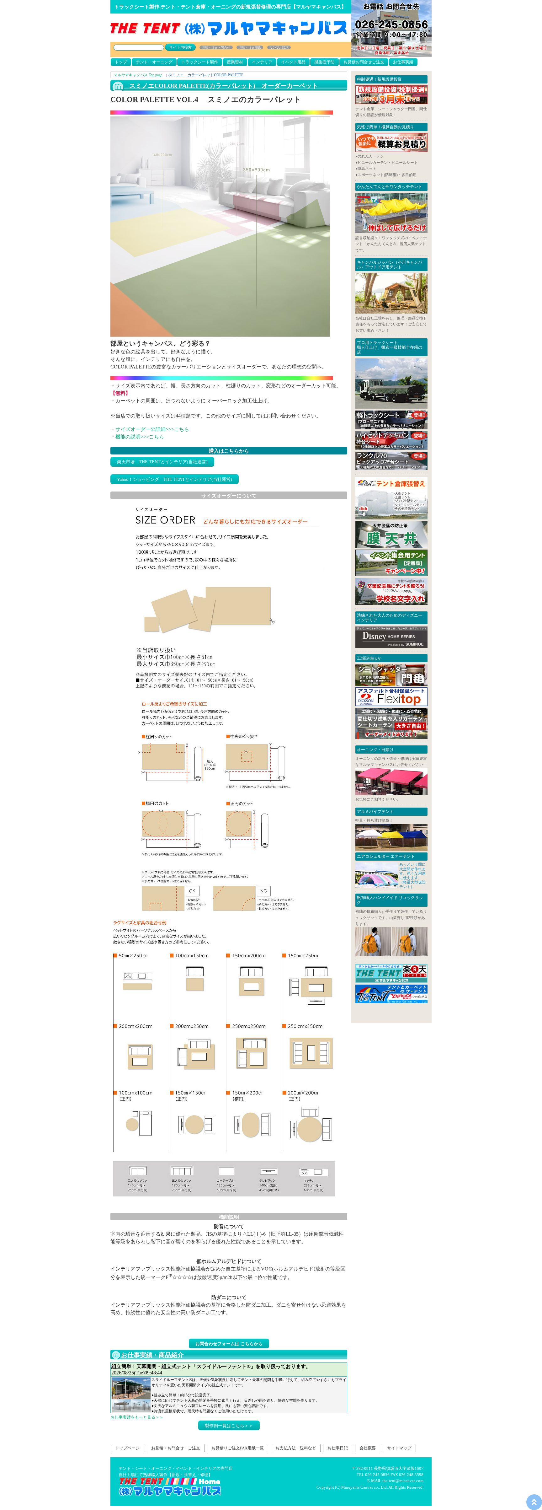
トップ (121, 62)
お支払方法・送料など (295, 1448)
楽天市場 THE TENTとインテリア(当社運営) (162, 461)
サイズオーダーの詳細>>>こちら (152, 429)
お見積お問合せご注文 (363, 62)
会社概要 (367, 1448)
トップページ (127, 1448)
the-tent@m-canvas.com (402, 1480)
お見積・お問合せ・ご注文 (175, 1448)
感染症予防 (324, 62)
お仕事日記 (337, 1448)
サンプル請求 (279, 47)
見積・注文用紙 (250, 47)
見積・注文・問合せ (216, 47)
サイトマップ (399, 1448)
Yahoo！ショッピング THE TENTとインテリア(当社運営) (174, 479)
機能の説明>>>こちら (139, 436)
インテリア (262, 62)
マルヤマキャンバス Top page (138, 75)
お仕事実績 (403, 62)
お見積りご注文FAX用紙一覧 (237, 1448)
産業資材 (235, 62)
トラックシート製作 (199, 62)
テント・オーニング (154, 62)
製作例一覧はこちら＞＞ (229, 1425)
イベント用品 (293, 62)
